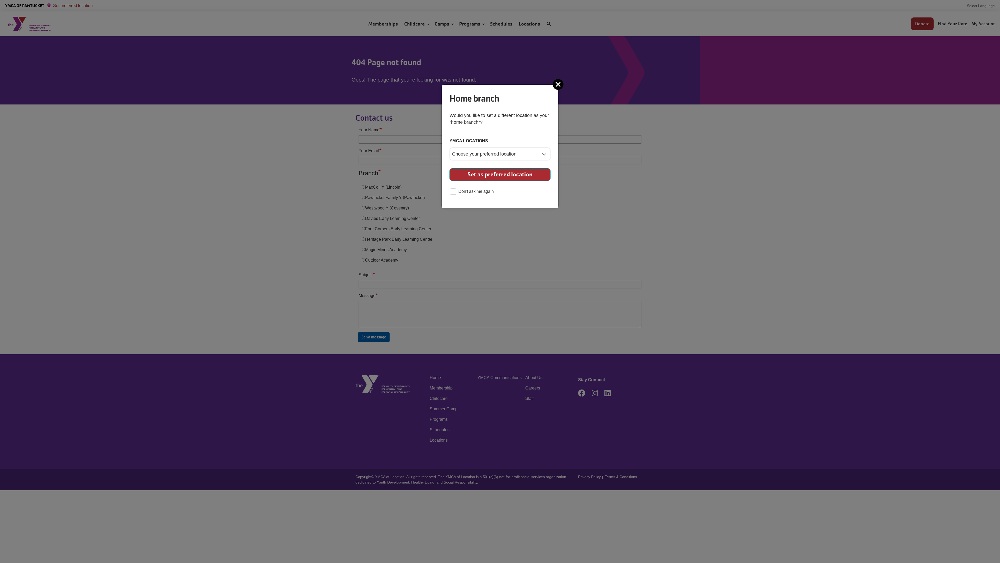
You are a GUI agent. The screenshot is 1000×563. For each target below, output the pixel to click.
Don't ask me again (476, 191)
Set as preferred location (500, 174)
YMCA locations (468, 141)
